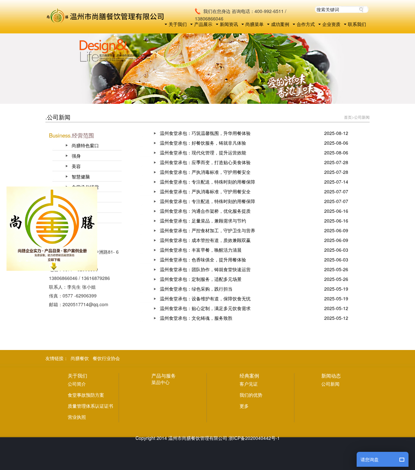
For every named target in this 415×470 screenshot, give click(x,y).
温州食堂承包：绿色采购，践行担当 (196, 288)
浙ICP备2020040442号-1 (254, 438)
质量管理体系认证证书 (90, 406)
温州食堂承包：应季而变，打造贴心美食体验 (205, 162)
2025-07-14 (336, 181)
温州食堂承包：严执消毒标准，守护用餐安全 (205, 172)
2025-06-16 (336, 211)
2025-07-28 (336, 162)
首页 (348, 117)
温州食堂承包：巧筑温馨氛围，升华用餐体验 (205, 133)
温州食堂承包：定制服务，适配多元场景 (201, 279)
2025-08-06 (336, 142)
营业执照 (77, 417)
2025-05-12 (336, 308)
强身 (76, 155)
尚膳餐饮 (80, 358)
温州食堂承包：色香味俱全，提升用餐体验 (203, 259)
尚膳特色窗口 (85, 145)
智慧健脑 (81, 176)
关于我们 (178, 24)
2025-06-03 (336, 250)
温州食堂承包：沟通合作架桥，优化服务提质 (205, 211)
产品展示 (203, 24)
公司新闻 (362, 117)
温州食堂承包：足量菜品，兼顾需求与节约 (203, 220)
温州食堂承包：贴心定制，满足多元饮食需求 (205, 308)
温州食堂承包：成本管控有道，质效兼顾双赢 (205, 240)
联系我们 (357, 24)
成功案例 (280, 24)
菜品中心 (160, 382)
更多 (244, 406)
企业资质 (331, 24)
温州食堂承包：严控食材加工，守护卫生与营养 (207, 230)
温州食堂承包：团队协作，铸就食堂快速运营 (205, 269)
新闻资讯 (229, 24)
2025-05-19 (336, 288)
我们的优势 (251, 395)
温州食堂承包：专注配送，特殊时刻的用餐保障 (207, 181)
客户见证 (249, 383)
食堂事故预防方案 (86, 395)
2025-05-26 (336, 269)
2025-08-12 (336, 133)
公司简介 (77, 383)
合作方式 (306, 24)
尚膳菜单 (254, 24)
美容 (76, 166)
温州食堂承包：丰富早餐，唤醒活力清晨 (201, 250)
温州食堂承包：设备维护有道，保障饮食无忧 (205, 298)
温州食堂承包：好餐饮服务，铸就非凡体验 (203, 142)
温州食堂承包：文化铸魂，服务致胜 (196, 318)
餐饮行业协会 (106, 358)
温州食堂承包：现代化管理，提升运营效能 (203, 152)
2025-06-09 (336, 230)
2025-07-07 (336, 191)
